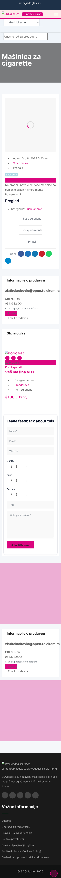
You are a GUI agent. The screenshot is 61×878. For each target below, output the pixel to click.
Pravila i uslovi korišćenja (17, 833)
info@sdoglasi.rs (29, 3)
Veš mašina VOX (20, 372)
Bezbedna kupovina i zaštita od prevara (25, 857)
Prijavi (32, 241)
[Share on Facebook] (21, 254)
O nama (6, 820)
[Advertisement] (30, 593)
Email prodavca (17, 318)
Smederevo (20, 163)
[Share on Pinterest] (42, 254)
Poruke (12, 313)
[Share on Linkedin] (35, 254)
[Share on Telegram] (8, 261)
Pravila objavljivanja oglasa (18, 845)
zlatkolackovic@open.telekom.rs (32, 291)
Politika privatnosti (13, 839)
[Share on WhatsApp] (49, 254)
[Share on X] (28, 254)
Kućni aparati (34, 209)
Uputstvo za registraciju (16, 826)
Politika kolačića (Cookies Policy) (21, 851)
